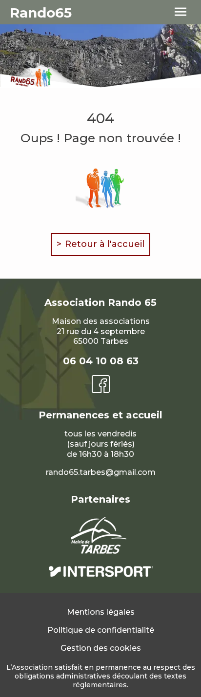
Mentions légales (101, 612)
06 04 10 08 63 (101, 361)
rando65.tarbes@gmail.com (101, 472)
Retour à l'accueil (104, 244)
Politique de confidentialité (100, 630)
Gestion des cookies (100, 648)
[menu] (180, 12)
